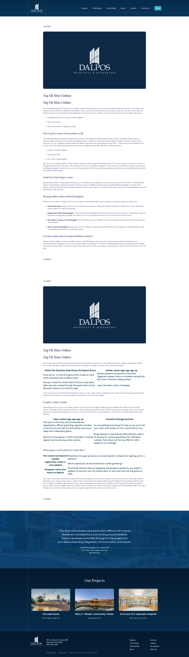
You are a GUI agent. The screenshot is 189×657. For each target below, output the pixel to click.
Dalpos (37, 8)
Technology (97, 8)
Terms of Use (62, 653)
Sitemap (153, 649)
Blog (157, 8)
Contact (153, 640)
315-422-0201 (52, 645)
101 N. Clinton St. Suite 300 (57, 640)
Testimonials (111, 8)
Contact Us (145, 8)
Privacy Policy (51, 653)
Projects (84, 8)
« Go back (47, 26)
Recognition (154, 646)
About (123, 8)
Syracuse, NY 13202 (54, 642)
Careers (133, 8)
